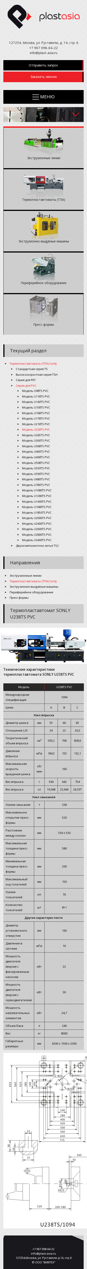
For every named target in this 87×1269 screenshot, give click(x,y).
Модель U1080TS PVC (37, 490)
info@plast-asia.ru (43, 52)
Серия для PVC (26, 386)
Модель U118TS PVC (36, 396)
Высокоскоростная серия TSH (37, 375)
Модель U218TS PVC (36, 424)
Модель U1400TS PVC (37, 501)
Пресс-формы (19, 598)
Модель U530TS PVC (36, 468)
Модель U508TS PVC (36, 463)
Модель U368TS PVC (36, 446)
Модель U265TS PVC (36, 435)
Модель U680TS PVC (36, 479)
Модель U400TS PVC (36, 451)
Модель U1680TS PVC (37, 507)
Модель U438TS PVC (36, 457)
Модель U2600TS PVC (37, 529)
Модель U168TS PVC (36, 413)
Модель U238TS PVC (36, 429)
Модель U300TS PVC (36, 440)
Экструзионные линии (25, 576)
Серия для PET (26, 380)
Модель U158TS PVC (36, 407)
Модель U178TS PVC (36, 418)
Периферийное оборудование (31, 592)
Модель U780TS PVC (36, 485)
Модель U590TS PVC (36, 474)
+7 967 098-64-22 (43, 47)
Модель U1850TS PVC (37, 512)
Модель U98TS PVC (35, 391)
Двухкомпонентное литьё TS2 (37, 546)
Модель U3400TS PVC (37, 540)
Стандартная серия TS (32, 369)
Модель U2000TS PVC (37, 518)
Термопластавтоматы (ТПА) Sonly (33, 363)
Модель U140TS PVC (36, 402)
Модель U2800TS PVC (37, 535)
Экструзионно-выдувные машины (34, 587)
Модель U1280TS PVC (37, 496)
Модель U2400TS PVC (37, 524)
